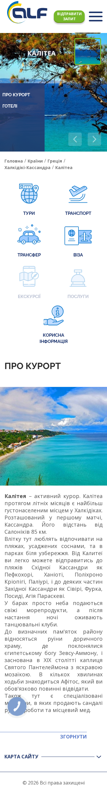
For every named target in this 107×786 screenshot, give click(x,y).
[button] (94, 139)
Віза (78, 255)
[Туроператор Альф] (27, 12)
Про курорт (16, 94)
